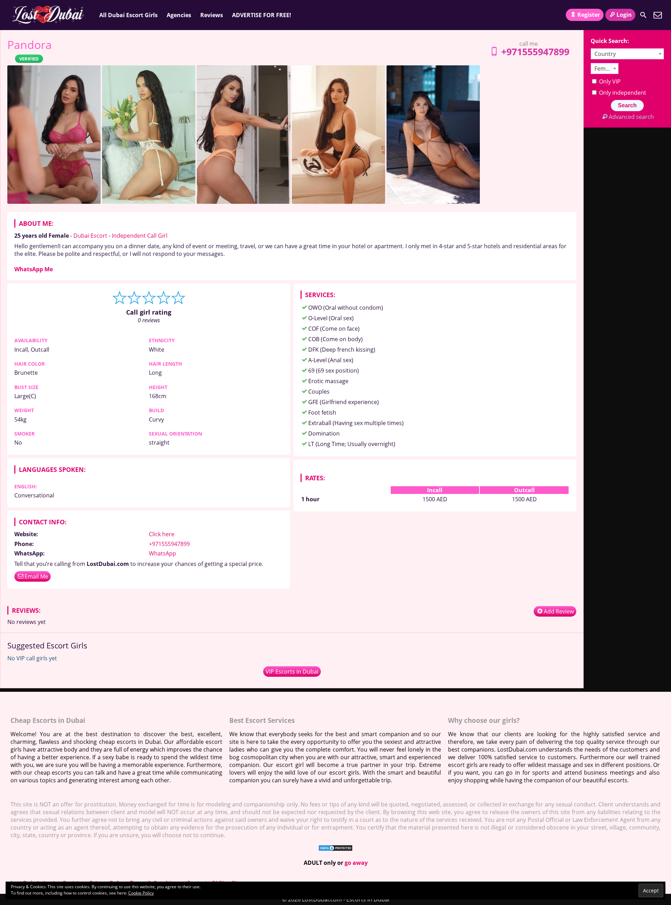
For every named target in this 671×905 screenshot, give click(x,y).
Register (588, 15)
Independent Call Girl (139, 235)
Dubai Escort (90, 235)
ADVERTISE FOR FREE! (261, 15)
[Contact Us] (657, 15)
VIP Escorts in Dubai (292, 671)
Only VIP (609, 81)
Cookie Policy (141, 893)
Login (624, 15)
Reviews (211, 15)
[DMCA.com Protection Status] (335, 849)
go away (356, 863)
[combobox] (627, 53)
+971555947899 (535, 51)
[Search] (643, 15)
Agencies (179, 15)
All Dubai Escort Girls (128, 15)
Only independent (622, 92)
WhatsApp (162, 553)
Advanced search (631, 117)
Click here (161, 534)
